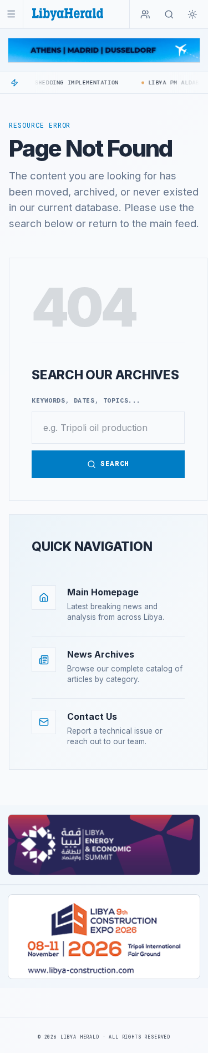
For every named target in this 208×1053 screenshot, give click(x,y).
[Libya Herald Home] (67, 14)
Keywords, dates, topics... (86, 400)
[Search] (169, 14)
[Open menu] (11, 14)
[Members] (145, 14)
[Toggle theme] (192, 14)
